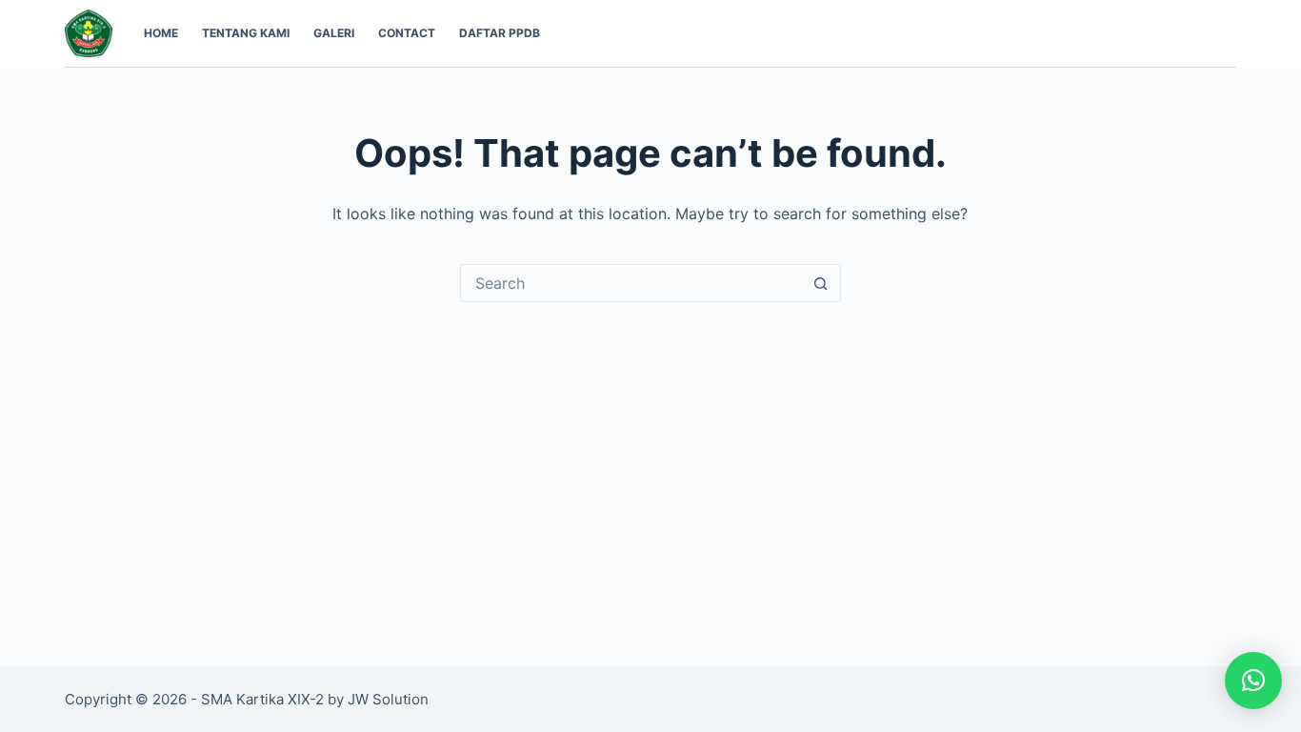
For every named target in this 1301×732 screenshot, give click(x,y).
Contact (406, 33)
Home (161, 33)
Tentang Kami (246, 33)
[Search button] (821, 283)
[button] (1253, 680)
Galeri (333, 33)
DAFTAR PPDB (499, 33)
